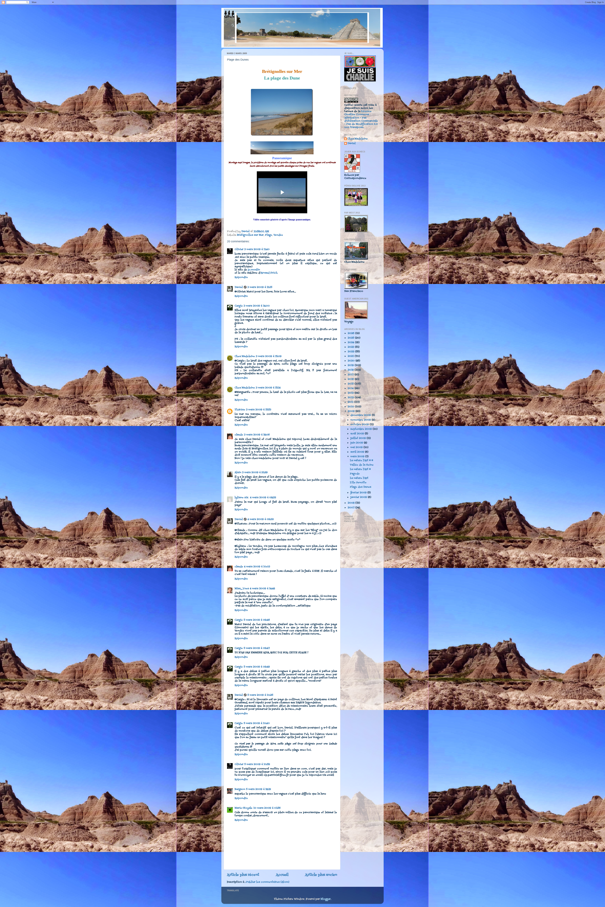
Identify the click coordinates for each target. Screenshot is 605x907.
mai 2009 (356, 447)
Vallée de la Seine (362, 465)
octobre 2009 (360, 424)
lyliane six (242, 497)
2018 (351, 370)
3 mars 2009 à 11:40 (257, 249)
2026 (351, 333)
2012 (351, 397)
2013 (351, 393)
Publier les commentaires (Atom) (267, 882)
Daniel (239, 287)
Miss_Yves (242, 588)
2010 (351, 406)
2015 (351, 384)
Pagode (355, 474)
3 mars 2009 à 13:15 (260, 287)
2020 (351, 361)
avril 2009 (357, 452)
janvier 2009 (359, 497)
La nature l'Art (359, 478)
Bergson (240, 789)
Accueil (282, 874)
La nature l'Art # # (361, 460)
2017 (351, 374)
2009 (351, 411)
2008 (351, 503)
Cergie (239, 306)
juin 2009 (357, 443)
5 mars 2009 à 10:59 (257, 764)
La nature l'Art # (360, 469)
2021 (351, 356)
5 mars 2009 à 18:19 (258, 789)
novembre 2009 (361, 420)
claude (239, 435)
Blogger (326, 899)
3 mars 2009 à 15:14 (268, 388)
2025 (351, 338)
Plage (268, 235)
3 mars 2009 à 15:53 (258, 409)
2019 (351, 365)
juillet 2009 (358, 438)
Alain (238, 472)
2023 (351, 347)
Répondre (241, 277)
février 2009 (358, 492)
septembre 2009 (361, 429)
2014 (351, 388)
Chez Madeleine (245, 356)
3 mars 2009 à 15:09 (269, 356)
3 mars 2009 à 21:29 (255, 472)
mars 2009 (357, 456)
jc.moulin (254, 270)
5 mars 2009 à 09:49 (257, 667)
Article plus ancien (321, 874)
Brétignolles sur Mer (250, 235)
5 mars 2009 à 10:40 (257, 723)
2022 (351, 351)
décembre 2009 (361, 415)
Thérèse (240, 409)
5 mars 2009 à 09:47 (257, 648)
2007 (351, 507)
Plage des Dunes (360, 487)
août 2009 (357, 433)
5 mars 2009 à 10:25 (260, 695)
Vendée (278, 235)
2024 (351, 342)
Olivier (239, 249)
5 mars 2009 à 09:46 (257, 620)
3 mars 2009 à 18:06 (257, 435)
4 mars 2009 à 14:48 (262, 588)
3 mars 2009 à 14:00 (257, 306)
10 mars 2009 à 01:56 (267, 808)
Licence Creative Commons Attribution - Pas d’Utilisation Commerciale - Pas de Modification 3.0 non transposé (361, 119)
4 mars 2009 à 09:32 (261, 519)
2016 (351, 379)
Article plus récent (243, 874)
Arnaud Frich (269, 273)
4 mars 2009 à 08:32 (263, 497)
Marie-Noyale (243, 808)
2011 (351, 402)
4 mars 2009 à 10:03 (257, 566)
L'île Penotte (358, 482)
